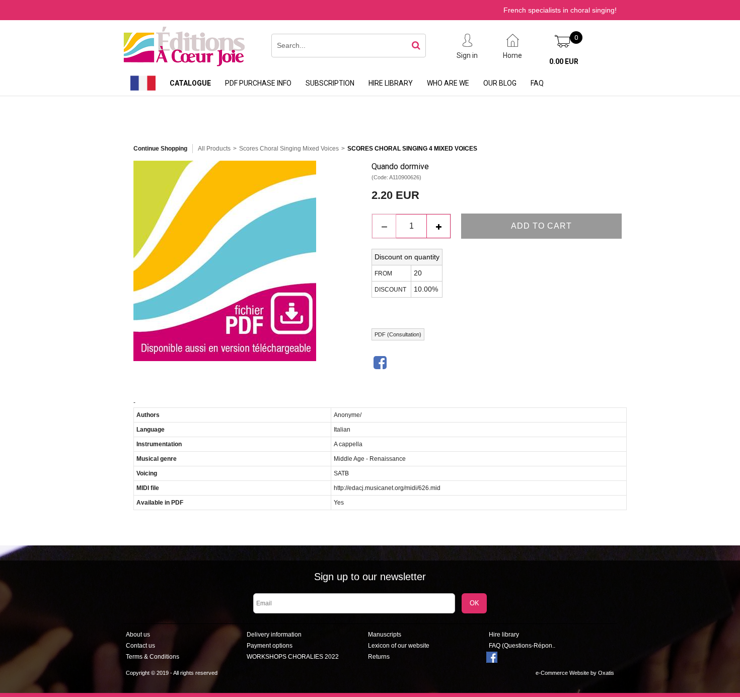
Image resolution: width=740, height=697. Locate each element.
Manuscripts (384, 634)
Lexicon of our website (398, 645)
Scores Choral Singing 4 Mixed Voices (412, 148)
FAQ (537, 83)
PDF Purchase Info (258, 83)
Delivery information (274, 634)
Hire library (390, 83)
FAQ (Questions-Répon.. (522, 645)
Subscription (330, 83)
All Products (214, 148)
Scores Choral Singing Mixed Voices (289, 148)
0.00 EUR (563, 61)
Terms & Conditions (152, 656)
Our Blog (499, 83)
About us (138, 634)
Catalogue (190, 83)
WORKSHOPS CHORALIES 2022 (293, 656)
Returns (379, 656)
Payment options (269, 645)
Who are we (448, 83)
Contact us (140, 645)
